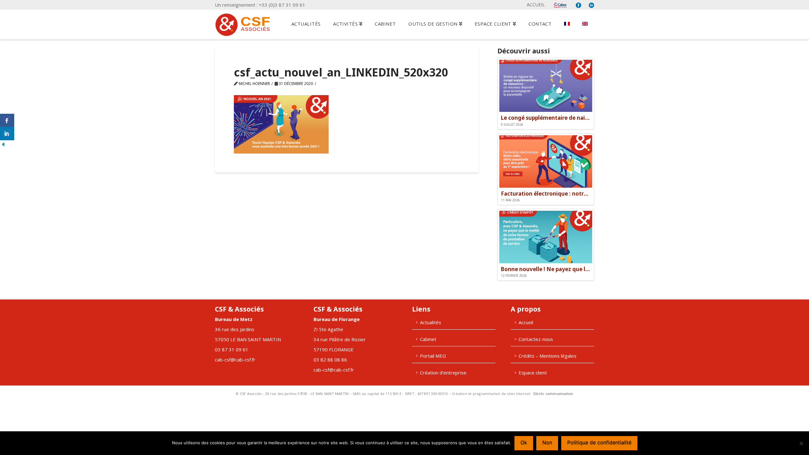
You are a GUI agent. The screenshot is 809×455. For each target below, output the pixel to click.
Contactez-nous (536, 339)
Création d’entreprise (443, 372)
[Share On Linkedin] (7, 133)
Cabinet (428, 339)
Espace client (533, 372)
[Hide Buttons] (3, 144)
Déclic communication (553, 393)
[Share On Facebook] (7, 120)
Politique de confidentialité (599, 442)
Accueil (536, 5)
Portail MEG (433, 356)
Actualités (430, 322)
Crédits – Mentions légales (547, 356)
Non (547, 442)
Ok (523, 442)
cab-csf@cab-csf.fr (235, 359)
